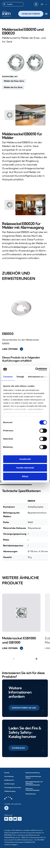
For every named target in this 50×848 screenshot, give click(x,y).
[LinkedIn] (11, 819)
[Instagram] (20, 819)
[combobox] (13, 4)
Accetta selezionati (25, 468)
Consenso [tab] (8, 377)
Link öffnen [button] (12, 349)
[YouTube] (15, 819)
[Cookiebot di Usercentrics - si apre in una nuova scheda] (35, 369)
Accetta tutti (25, 459)
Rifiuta (25, 476)
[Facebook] (6, 819)
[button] (14, 81)
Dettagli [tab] (20, 377)
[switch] (43, 431)
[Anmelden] (36, 4)
